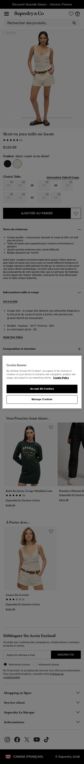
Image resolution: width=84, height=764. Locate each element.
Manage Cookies (42, 399)
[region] (42, 382)
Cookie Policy (61, 377)
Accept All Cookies (42, 388)
